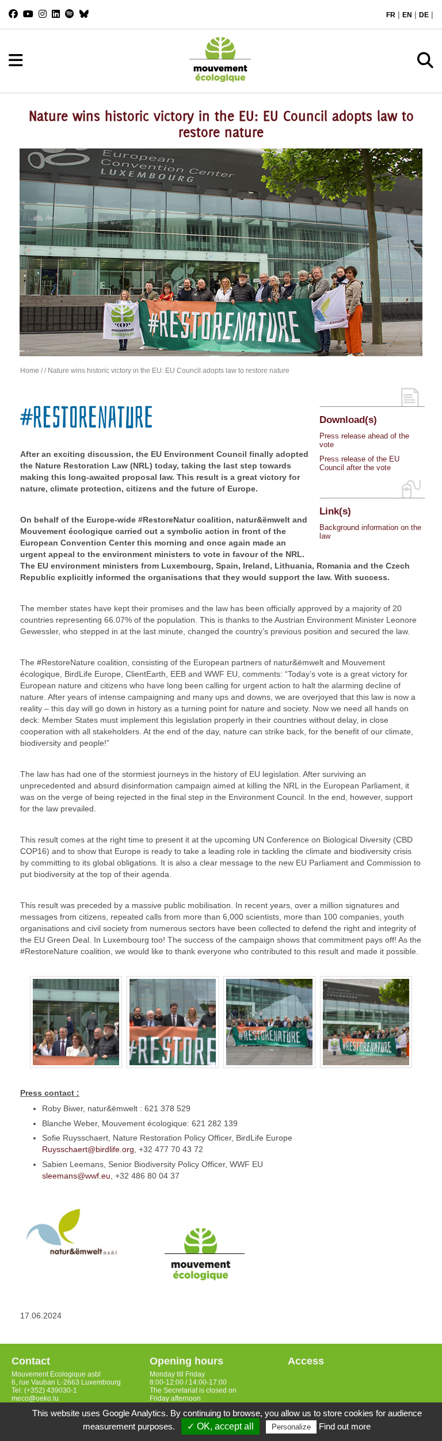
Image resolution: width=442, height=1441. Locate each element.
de (424, 15)
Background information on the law (370, 531)
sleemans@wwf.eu (76, 1175)
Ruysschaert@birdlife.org (88, 1149)
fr (390, 15)
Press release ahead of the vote (364, 440)
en (407, 15)
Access (306, 1361)
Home (29, 371)
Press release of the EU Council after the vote (359, 463)
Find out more (345, 1426)
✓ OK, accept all (220, 1426)
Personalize (291, 1427)
